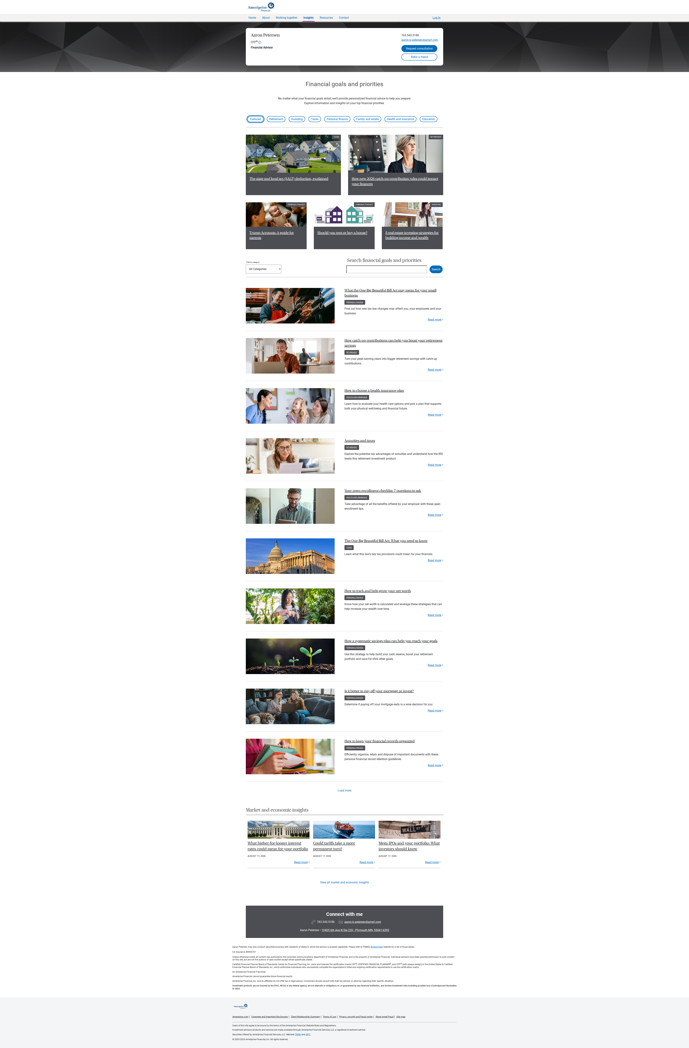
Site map (400, 1016)
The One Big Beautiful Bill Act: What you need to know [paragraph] (386, 541)
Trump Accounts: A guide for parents (271, 235)
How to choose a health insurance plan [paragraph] (374, 390)
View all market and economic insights (344, 882)
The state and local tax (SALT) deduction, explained (288, 179)
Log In (436, 17)
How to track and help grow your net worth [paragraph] (377, 591)
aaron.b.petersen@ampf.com (419, 40)
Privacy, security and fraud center (356, 1016)
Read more (434, 319)
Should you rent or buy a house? (342, 233)
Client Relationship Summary (305, 1016)
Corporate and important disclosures (269, 1016)
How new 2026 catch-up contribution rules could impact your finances (395, 181)
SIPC (308, 1034)
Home (252, 17)
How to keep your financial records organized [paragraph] (379, 741)
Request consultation (419, 48)
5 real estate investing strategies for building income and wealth (412, 235)
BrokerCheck (377, 947)
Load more (344, 790)
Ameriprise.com (240, 1016)
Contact (344, 17)
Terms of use (329, 1016)
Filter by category (252, 262)
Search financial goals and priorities (384, 260)
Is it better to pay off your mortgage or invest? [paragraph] (379, 691)
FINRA (298, 1034)
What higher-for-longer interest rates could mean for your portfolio (278, 846)
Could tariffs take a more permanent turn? (334, 846)
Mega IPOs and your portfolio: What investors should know (409, 846)
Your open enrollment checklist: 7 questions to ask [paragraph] (382, 491)
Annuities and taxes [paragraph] (359, 441)
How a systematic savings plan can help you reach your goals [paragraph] (390, 641)
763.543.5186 (410, 35)
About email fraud (384, 1016)
